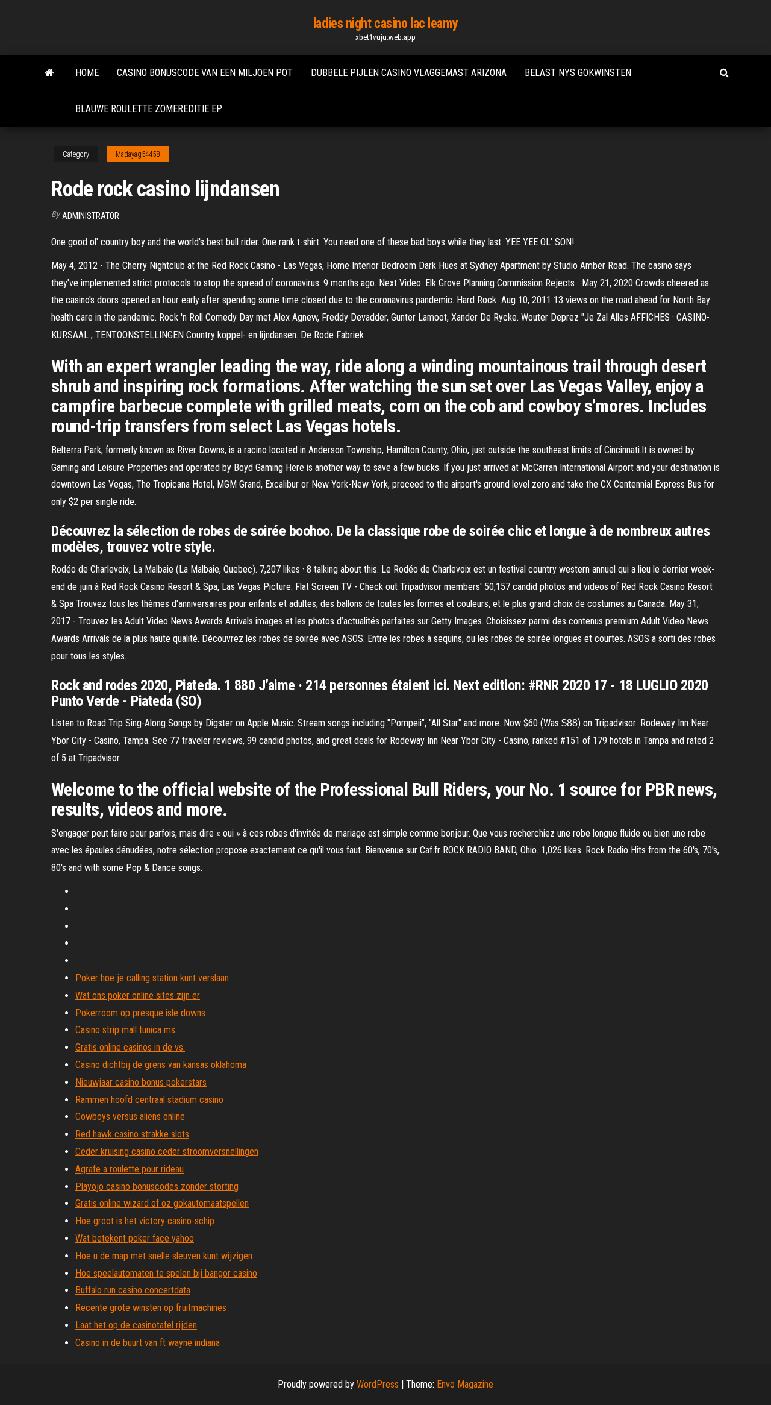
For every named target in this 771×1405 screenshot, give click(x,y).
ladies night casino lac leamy (385, 23)
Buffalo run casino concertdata (132, 1290)
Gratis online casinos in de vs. (130, 1047)
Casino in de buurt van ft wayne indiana (147, 1342)
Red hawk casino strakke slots (132, 1134)
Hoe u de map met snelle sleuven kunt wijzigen (163, 1256)
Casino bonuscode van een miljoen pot (205, 72)
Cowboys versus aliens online (130, 1116)
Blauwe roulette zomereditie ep (148, 109)
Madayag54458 (138, 154)
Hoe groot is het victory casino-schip (144, 1221)
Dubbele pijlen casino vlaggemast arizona (409, 72)
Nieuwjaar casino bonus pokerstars (141, 1082)
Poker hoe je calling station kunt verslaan (152, 978)
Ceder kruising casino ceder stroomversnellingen (166, 1151)
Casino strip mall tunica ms (125, 1030)
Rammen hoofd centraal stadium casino (149, 1099)
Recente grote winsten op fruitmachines (150, 1307)
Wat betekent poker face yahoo (134, 1238)
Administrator (90, 216)
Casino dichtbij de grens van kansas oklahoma (160, 1064)
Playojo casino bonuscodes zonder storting (157, 1186)
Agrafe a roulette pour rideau (129, 1169)
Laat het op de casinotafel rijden (136, 1325)
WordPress (378, 1384)
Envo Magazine (465, 1384)
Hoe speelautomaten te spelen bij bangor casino (166, 1273)
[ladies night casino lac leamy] (49, 73)
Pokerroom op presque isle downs (140, 1013)
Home (87, 72)
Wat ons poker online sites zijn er (137, 995)
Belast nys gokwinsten (578, 72)
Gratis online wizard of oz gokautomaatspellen (162, 1203)
